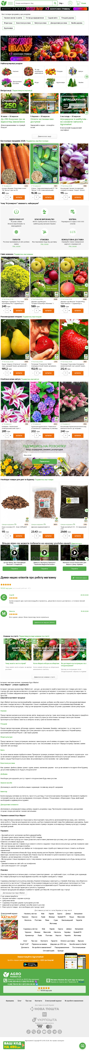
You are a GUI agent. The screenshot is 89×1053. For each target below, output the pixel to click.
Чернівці (67, 932)
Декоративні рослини (58, 23)
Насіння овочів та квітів (13, 18)
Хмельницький (67, 920)
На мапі (81, 982)
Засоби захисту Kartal (77, 944)
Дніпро (68, 914)
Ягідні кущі (8, 23)
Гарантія (54, 941)
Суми (56, 920)
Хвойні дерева (76, 23)
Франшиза (10, 1001)
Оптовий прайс (48, 951)
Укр (60, 3)
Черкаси (25, 917)
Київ (42, 914)
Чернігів (79, 920)
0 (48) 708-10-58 (14, 984)
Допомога (25, 947)
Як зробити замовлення (74, 1001)
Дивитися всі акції (44, 136)
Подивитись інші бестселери (37, 141)
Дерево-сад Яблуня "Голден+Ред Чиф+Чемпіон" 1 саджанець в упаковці (73, 302)
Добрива (4, 774)
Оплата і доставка (67, 941)
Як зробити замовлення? (41, 947)
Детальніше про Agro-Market (14, 893)
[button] (86, 77)
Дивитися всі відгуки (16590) (44, 622)
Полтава (38, 920)
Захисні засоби (6, 783)
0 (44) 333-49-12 (14, 981)
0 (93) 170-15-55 (27, 981)
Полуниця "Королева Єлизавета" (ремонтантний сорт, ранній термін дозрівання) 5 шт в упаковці (73, 365)
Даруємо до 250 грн (58, 944)
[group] (16, 655)
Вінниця (52, 917)
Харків (51, 914)
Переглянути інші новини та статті (34, 636)
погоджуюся (34, 465)
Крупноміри (8, 28)
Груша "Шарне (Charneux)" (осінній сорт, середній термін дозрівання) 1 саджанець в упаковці (14, 365)
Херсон (34, 917)
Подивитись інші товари (44, 480)
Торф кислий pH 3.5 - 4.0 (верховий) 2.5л (73, 528)
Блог (25, 941)
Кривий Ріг (62, 917)
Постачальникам (78, 947)
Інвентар (4, 791)
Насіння (3, 711)
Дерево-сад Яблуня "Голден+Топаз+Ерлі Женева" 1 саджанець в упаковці (42, 302)
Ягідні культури (6, 737)
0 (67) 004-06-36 (28, 984)
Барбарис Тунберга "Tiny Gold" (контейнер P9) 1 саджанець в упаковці (13, 302)
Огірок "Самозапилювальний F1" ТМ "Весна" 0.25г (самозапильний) (44, 189)
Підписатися (44, 461)
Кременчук (29, 935)
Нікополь (27, 920)
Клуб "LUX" (24, 944)
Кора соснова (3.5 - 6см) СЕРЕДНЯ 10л (14, 528)
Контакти (44, 941)
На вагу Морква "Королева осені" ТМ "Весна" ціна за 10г (14, 189)
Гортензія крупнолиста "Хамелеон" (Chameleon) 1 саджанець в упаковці (44, 427)
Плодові (4, 724)
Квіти (2, 750)
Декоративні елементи (9, 805)
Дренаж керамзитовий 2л (40, 527)
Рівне (47, 920)
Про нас (34, 941)
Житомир (53, 923)
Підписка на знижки (39, 944)
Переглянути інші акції (22, 90)
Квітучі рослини (41, 23)
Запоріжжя (78, 914)
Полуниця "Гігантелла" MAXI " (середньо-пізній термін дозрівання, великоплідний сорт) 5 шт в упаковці (44, 365)
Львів (43, 917)
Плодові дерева (67, 18)
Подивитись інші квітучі (30, 379)
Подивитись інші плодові (32, 317)
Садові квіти (52, 18)
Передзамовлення (62, 947)
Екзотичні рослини (23, 23)
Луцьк (71, 917)
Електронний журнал (53, 1001)
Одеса (59, 914)
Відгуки (81, 941)
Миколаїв (81, 917)
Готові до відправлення (35, 18)
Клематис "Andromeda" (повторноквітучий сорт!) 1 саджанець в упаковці (11, 427)
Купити (19, 197)
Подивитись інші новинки (23, 254)
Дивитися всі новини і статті (44, 677)
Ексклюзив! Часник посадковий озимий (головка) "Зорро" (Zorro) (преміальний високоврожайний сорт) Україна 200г (73, 189)
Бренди (60, 951)
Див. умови (16, 246)
